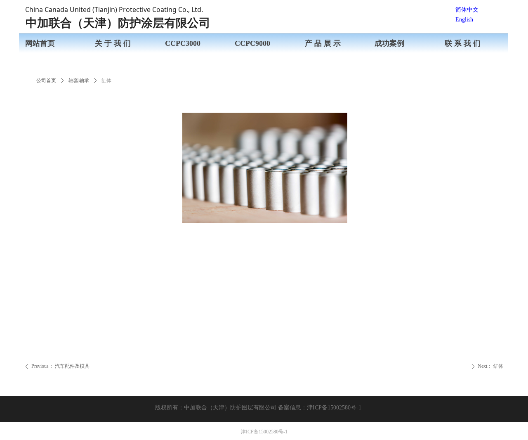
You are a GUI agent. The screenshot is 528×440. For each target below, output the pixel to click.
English (464, 20)
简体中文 (466, 10)
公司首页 (46, 80)
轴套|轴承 (78, 80)
